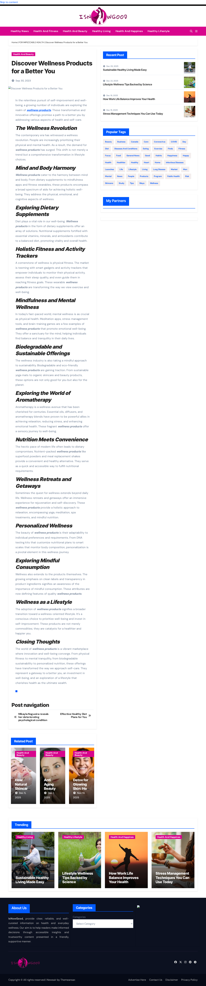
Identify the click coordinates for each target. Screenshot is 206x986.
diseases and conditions (125, 148)
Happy (186, 155)
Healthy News (20, 31)
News (119, 176)
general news (132, 155)
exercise (158, 148)
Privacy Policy (189, 979)
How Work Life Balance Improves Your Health (129, 99)
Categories (79, 917)
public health (173, 176)
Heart (146, 162)
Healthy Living (101, 31)
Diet (107, 148)
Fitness (181, 148)
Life (121, 169)
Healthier (121, 162)
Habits (159, 155)
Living (145, 169)
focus (108, 155)
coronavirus (159, 141)
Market (174, 169)
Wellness (154, 183)
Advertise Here (137, 979)
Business (121, 141)
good (147, 155)
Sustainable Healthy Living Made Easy (125, 69)
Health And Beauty (75, 31)
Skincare (109, 183)
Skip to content (9, 2)
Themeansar (68, 979)
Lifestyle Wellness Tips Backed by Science (127, 84)
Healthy (134, 162)
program (158, 176)
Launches (109, 169)
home (157, 162)
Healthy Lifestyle (159, 31)
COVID (174, 141)
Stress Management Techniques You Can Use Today (133, 113)
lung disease (159, 169)
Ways (141, 183)
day (184, 141)
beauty (108, 141)
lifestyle (132, 169)
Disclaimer (171, 979)
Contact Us (155, 979)
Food (118, 155)
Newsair (51, 979)
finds (170, 148)
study (121, 183)
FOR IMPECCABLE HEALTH (31, 42)
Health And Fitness (45, 31)
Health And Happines (129, 31)
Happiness (172, 155)
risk (187, 176)
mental (108, 176)
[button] (196, 31)
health (108, 162)
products (144, 176)
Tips (132, 183)
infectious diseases (174, 162)
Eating (146, 148)
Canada (134, 141)
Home (14, 42)
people (131, 176)
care (146, 141)
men (185, 169)
